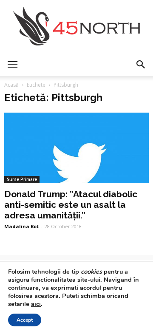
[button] (141, 64)
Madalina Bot (21, 226)
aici (36, 304)
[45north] (76, 26)
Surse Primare (22, 179)
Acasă (11, 84)
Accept (25, 320)
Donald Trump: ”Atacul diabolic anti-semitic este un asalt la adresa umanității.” (70, 205)
